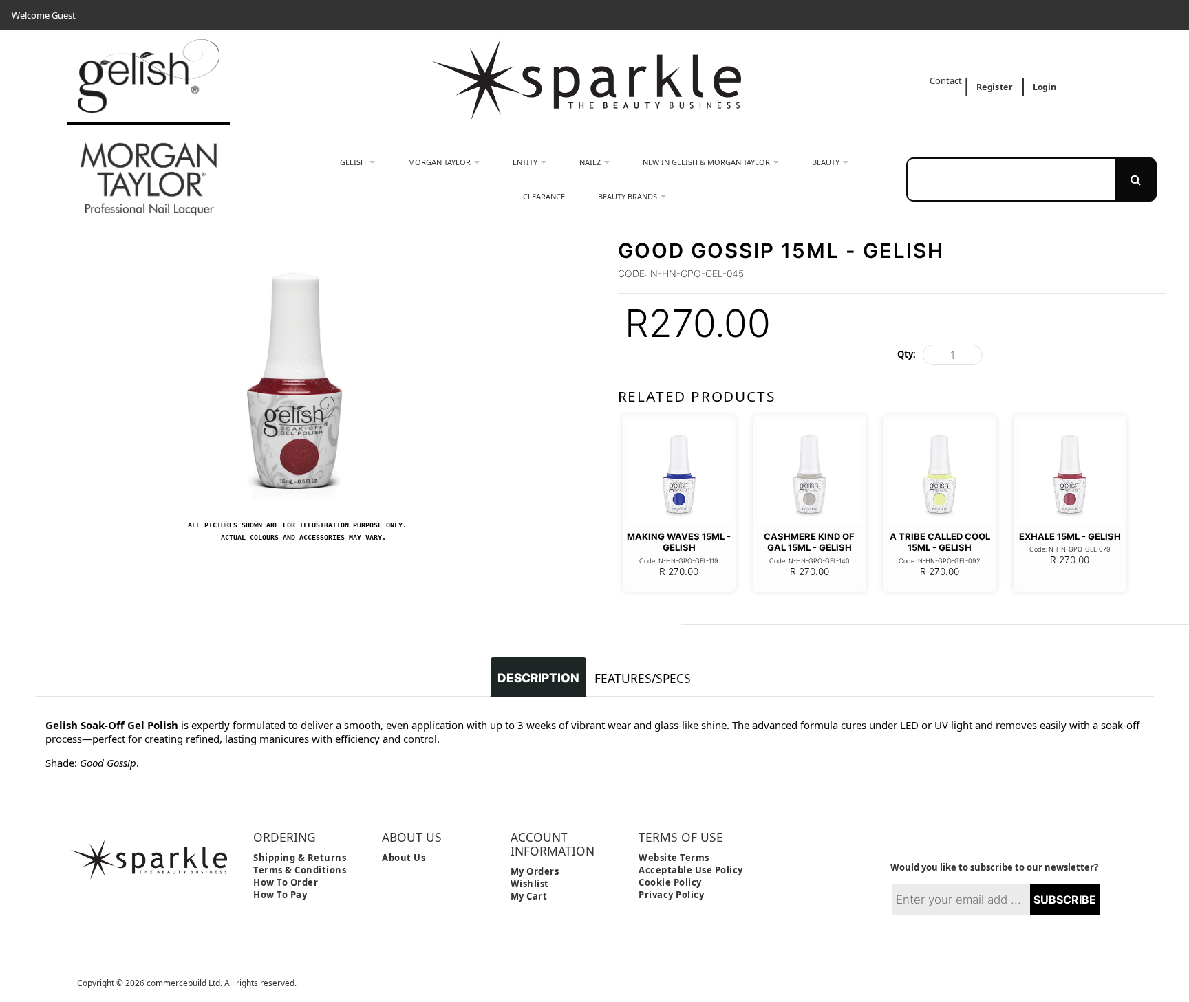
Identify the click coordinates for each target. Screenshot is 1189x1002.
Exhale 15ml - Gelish (1070, 536)
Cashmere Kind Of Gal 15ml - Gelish (809, 542)
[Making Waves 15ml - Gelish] (679, 472)
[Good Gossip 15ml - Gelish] (297, 245)
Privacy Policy (671, 895)
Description (538, 678)
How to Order (285, 882)
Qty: (906, 354)
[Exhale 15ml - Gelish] (1070, 472)
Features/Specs (642, 678)
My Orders (535, 871)
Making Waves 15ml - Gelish (679, 542)
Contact (947, 80)
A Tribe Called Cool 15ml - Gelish (940, 542)
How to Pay (280, 895)
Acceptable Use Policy (691, 870)
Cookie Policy (670, 882)
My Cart (529, 896)
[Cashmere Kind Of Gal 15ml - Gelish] (809, 472)
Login (1044, 87)
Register (994, 87)
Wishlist (530, 884)
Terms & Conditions (299, 870)
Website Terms (674, 857)
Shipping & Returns (299, 857)
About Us (403, 857)
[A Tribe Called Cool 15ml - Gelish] (939, 472)
